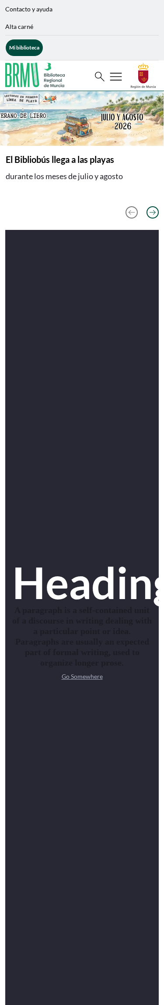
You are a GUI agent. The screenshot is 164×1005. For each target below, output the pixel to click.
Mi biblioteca (24, 47)
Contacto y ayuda (28, 9)
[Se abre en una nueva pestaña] (143, 75)
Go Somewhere (82, 676)
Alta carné (19, 26)
